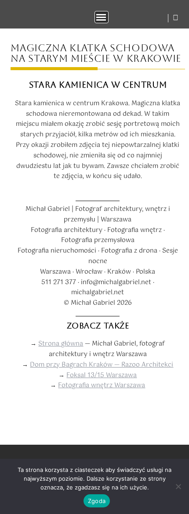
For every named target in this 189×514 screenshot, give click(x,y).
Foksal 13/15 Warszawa (101, 375)
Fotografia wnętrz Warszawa (101, 385)
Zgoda (96, 500)
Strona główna (60, 344)
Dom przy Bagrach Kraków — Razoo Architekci (101, 365)
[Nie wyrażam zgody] (178, 486)
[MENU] (101, 17)
